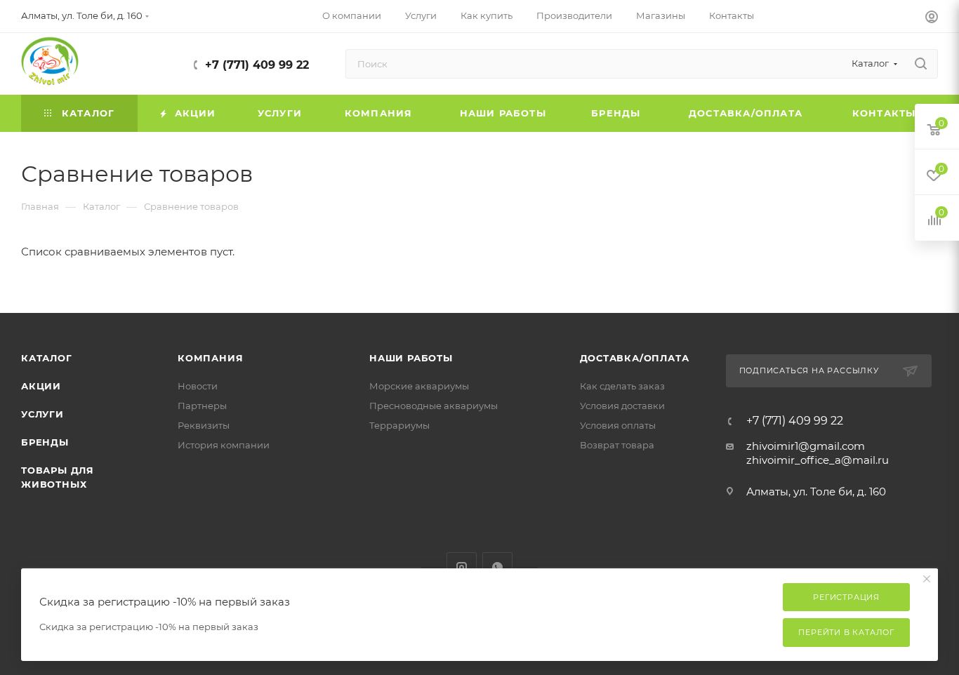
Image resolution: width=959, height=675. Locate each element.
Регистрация (846, 597)
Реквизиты (204, 425)
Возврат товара (617, 444)
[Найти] (921, 64)
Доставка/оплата (634, 357)
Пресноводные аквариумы (433, 405)
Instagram (462, 567)
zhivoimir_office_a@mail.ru (817, 460)
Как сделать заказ (622, 386)
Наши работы (411, 357)
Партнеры (202, 405)
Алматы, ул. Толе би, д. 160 (816, 491)
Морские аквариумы (419, 386)
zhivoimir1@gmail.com (805, 446)
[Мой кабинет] (931, 18)
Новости (198, 386)
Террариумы (399, 425)
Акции (41, 386)
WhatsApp (497, 567)
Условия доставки (622, 405)
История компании (224, 444)
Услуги (42, 414)
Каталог (46, 357)
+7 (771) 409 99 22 (257, 65)
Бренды (45, 442)
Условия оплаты (618, 425)
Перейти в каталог (846, 632)
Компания (210, 357)
